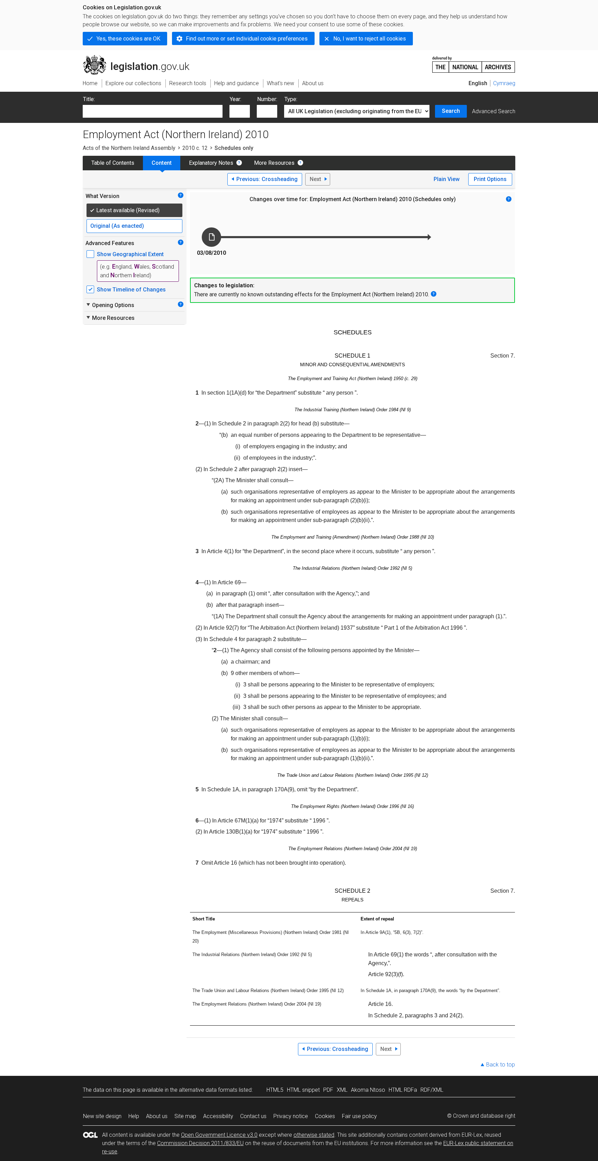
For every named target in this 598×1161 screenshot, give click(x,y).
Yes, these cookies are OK (128, 38)
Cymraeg (504, 83)
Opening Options (109, 305)
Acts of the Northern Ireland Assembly (129, 148)
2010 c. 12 (195, 148)
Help (133, 1116)
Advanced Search (493, 111)
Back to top (500, 1064)
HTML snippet (303, 1090)
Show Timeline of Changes (131, 289)
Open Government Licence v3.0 (219, 1135)
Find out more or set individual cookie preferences (247, 38)
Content (162, 163)
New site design (102, 1116)
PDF (328, 1090)
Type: (290, 99)
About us (156, 1116)
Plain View (447, 179)
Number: (267, 99)
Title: (89, 99)
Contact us (253, 1116)
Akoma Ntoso (368, 1090)
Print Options (490, 179)
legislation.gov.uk (140, 58)
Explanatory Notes (211, 163)
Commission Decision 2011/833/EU (200, 1143)
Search (451, 111)
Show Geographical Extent (130, 254)
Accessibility (218, 1116)
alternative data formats (208, 1090)
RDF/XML (431, 1090)
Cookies (325, 1116)
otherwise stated (313, 1135)
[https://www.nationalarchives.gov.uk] (473, 61)
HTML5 (274, 1090)
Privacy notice (290, 1116)
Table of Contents (112, 163)
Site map (185, 1116)
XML (342, 1090)
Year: (235, 99)
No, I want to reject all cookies (369, 38)
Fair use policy (359, 1116)
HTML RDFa (403, 1090)
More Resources (274, 163)
